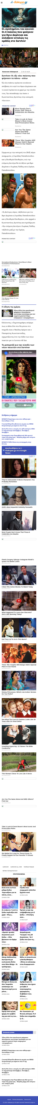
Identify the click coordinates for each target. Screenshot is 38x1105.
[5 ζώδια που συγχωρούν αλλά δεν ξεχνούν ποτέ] (28, 882)
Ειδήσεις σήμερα (9, 415)
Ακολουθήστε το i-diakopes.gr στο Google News (16, 450)
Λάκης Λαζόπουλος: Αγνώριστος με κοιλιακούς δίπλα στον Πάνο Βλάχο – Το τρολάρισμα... (9, 962)
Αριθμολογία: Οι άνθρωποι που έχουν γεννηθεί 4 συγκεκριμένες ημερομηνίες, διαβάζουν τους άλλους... (28, 989)
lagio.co (33, 1102)
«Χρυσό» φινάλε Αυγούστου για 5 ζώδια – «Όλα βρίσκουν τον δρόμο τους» (9, 937)
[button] (19, 17)
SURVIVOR (5, 867)
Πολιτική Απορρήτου (17, 1099)
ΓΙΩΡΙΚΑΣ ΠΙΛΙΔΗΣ (29, 867)
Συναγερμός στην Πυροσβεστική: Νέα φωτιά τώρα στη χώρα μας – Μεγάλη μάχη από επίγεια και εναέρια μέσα (18, 437)
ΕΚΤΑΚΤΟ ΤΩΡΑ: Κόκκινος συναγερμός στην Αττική (16, 443)
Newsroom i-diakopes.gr (10, 72)
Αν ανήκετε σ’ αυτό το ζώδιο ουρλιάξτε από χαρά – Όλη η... (10, 912)
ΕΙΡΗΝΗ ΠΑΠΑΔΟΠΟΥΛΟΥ (10, 871)
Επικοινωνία (27, 1099)
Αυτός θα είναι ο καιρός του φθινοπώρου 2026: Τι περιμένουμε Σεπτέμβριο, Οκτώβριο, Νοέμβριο (18, 430)
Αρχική (9, 1099)
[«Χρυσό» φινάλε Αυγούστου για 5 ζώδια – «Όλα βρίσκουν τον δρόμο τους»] (10, 926)
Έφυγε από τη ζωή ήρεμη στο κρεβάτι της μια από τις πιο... (9, 1013)
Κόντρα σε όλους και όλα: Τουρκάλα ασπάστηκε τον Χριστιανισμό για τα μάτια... (9, 986)
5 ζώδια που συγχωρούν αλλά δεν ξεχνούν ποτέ (28, 890)
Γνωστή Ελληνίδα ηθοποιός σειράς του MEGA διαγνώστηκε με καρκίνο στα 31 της (17, 425)
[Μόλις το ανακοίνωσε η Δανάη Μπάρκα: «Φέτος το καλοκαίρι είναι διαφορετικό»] (28, 951)
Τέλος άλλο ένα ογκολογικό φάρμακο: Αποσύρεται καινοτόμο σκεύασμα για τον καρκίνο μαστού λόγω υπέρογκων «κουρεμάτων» (24, 314)
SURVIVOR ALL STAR (16, 867)
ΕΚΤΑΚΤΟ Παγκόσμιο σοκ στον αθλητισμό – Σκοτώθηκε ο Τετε (16, 420)
